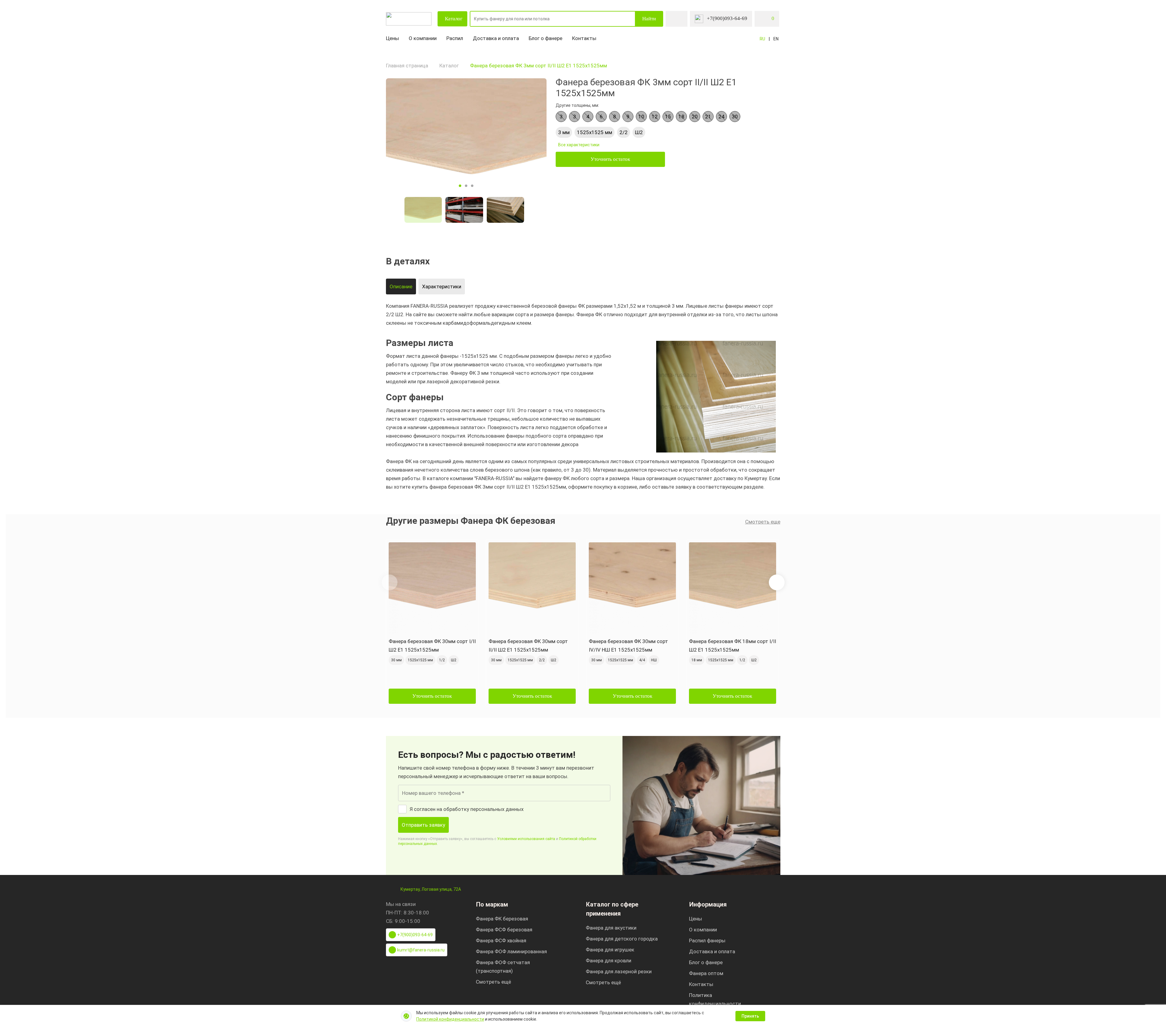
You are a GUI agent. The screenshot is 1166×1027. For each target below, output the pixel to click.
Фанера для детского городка (622, 939)
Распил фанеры (707, 940)
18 (681, 117)
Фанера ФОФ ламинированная (511, 951)
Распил (454, 38)
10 (641, 117)
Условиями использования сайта (526, 839)
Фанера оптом (706, 973)
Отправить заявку (423, 825)
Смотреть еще (762, 522)
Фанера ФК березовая (502, 919)
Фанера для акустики (611, 928)
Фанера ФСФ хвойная (501, 940)
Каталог (453, 19)
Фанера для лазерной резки (619, 971)
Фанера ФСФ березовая (504, 930)
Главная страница (407, 66)
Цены (392, 38)
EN (776, 38)
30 (735, 117)
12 (655, 117)
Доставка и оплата (496, 38)
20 (695, 117)
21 (708, 117)
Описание (401, 286)
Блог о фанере (545, 38)
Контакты (584, 38)
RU (762, 38)
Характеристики (441, 286)
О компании (423, 38)
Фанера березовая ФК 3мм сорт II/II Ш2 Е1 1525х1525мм (538, 66)
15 (668, 117)
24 (721, 117)
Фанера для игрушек (610, 950)
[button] (777, 582)
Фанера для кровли (608, 961)
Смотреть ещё (493, 982)
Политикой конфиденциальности (450, 1019)
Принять (750, 1016)
